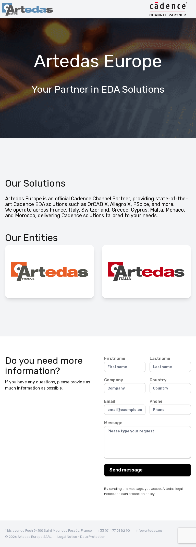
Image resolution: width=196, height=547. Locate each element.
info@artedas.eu (149, 530)
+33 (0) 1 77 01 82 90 (114, 530)
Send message (126, 470)
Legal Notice (67, 537)
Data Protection (92, 537)
